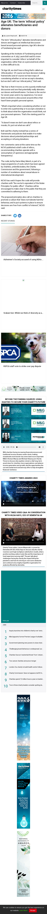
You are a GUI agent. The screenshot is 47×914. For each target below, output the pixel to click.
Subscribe (21, 3)
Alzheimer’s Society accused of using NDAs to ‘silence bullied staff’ (23, 259)
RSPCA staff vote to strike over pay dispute (22, 366)
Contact (13, 3)
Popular (6, 621)
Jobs (4, 625)
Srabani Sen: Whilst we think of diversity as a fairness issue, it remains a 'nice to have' (23, 313)
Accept (32, 910)
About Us (4, 3)
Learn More (23, 910)
